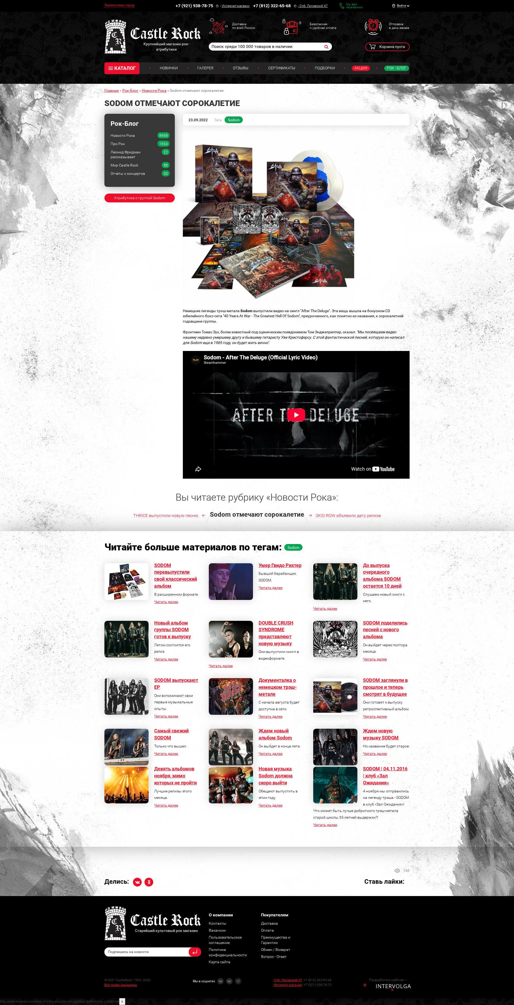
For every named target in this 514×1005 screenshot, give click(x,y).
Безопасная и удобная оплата (323, 26)
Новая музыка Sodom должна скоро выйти (276, 775)
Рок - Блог (396, 68)
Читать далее (166, 602)
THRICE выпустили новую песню (165, 515)
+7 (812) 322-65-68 (272, 5)
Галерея (205, 68)
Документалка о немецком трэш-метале (278, 687)
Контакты (217, 923)
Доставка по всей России (243, 26)
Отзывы (240, 68)
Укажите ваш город (119, 5)
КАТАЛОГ (125, 68)
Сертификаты (281, 68)
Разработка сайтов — (388, 980)
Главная (111, 90)
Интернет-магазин (236, 6)
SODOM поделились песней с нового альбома (385, 629)
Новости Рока (154, 90)
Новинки (169, 68)
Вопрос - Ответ (274, 956)
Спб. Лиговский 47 (314, 6)
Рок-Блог (130, 90)
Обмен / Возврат (275, 949)
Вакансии (217, 930)
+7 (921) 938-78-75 (194, 5)
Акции (360, 68)
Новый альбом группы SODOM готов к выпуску (172, 629)
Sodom (234, 120)
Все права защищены (120, 985)
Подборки (325, 68)
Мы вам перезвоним (354, 6)
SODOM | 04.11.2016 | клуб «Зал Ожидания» (385, 775)
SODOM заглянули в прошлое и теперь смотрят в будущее (385, 687)
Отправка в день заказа (399, 26)
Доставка (269, 923)
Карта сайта (219, 962)
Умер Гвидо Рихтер (280, 565)
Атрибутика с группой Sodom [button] (139, 198)
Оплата (267, 930)
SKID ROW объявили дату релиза (348, 515)
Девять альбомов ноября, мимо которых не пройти (175, 775)
